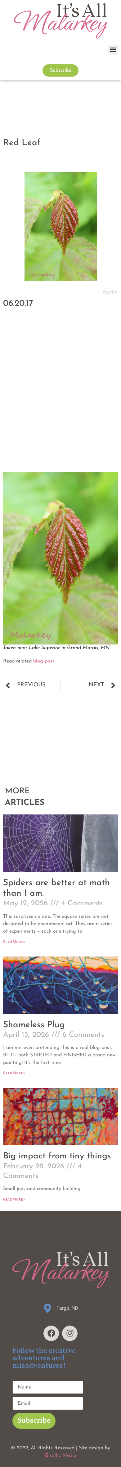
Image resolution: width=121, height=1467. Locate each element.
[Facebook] (51, 1333)
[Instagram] (70, 1333)
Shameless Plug (34, 1025)
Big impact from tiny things (57, 1156)
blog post (43, 661)
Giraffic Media (60, 1455)
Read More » (14, 942)
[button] (113, 50)
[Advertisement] (60, 405)
